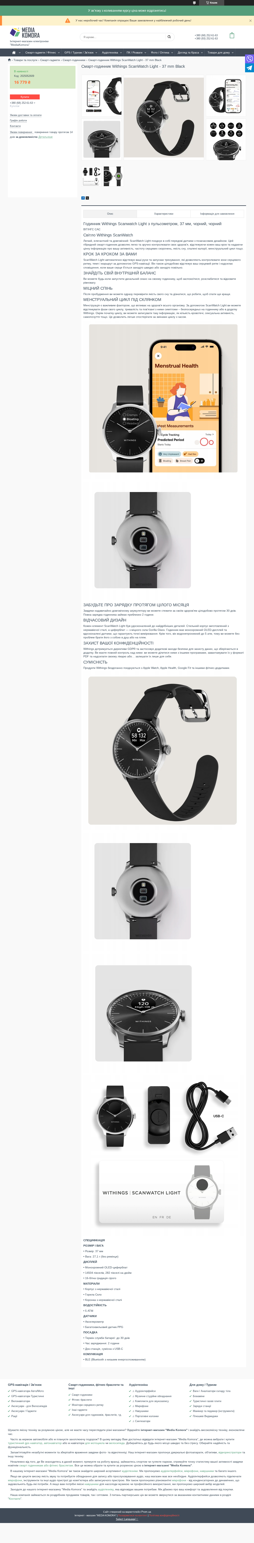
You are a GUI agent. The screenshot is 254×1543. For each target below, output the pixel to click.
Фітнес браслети (82, 1399)
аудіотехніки (130, 1471)
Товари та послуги (25, 60)
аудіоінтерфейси (172, 1471)
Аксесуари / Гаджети (23, 1411)
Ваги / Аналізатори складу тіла (211, 1391)
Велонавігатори (20, 1401)
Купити (25, 96)
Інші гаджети (79, 1409)
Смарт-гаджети (50, 60)
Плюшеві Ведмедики (205, 1416)
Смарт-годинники (74, 60)
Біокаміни (198, 1396)
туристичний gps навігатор (25, 1443)
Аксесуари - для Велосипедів (29, 1406)
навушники (207, 1471)
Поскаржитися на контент (132, 1515)
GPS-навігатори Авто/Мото (27, 1391)
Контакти (14, 1498)
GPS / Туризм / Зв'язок (78, 52)
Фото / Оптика (160, 52)
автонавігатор (53, 1443)
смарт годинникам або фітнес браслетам (45, 1465)
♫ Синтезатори (141, 1421)
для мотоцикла (95, 1443)
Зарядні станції (202, 1406)
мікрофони (191, 1471)
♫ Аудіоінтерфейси (144, 1391)
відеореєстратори (229, 1452)
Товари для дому (219, 52)
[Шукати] (169, 37)
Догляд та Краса (188, 52)
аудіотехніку (106, 1489)
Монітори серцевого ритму (88, 1404)
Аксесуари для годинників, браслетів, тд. (97, 1414)
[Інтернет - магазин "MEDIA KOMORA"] (25, 33)
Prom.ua (146, 1511)
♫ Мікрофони (140, 1406)
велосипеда (117, 1443)
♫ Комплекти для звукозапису (150, 1401)
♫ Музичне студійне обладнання (151, 1396)
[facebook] (83, 198)
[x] (87, 198)
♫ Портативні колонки (145, 1416)
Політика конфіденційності (164, 1515)
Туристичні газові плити (207, 1401)
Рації (14, 1416)
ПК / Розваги (134, 52)
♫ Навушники (140, 1411)
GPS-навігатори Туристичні (27, 1396)
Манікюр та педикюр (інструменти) (213, 1411)
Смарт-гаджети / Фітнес (40, 52)
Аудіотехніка (110, 52)
